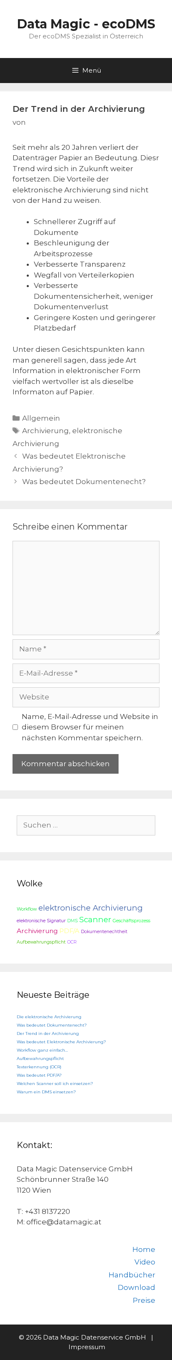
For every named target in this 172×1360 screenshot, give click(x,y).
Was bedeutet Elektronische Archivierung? (61, 1042)
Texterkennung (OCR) (39, 1067)
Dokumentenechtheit (104, 931)
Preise (144, 1300)
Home (143, 1249)
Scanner (95, 919)
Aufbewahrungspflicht (41, 942)
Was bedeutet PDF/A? (39, 1075)
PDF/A (69, 931)
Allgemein (41, 418)
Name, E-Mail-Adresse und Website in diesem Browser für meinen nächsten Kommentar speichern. (90, 727)
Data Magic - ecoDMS (86, 24)
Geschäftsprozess (131, 920)
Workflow (27, 909)
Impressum (86, 1347)
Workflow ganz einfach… (42, 1050)
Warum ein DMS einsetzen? (46, 1092)
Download (136, 1287)
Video (144, 1262)
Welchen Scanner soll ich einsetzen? (55, 1083)
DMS (72, 920)
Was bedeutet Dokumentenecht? (84, 481)
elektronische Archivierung (90, 908)
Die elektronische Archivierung (49, 1016)
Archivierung (45, 430)
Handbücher (132, 1275)
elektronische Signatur (41, 920)
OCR (72, 942)
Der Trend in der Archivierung (48, 1033)
